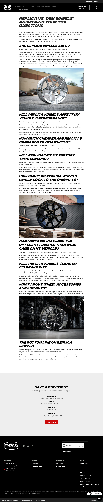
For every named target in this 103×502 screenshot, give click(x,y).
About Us (59, 463)
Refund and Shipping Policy (87, 471)
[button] (92, 7)
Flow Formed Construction (61, 467)
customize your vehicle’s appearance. (42, 259)
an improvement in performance (48, 132)
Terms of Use (85, 478)
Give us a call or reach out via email (42, 355)
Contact (59, 477)
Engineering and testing (70, 60)
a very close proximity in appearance (42, 183)
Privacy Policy (85, 481)
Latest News (61, 480)
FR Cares (59, 471)
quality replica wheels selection (32, 350)
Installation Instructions (85, 464)
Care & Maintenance (87, 468)
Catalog (59, 474)
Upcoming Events (62, 483)
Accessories (37, 466)
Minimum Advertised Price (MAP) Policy (89, 485)
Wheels (35, 463)
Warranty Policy (86, 475)
